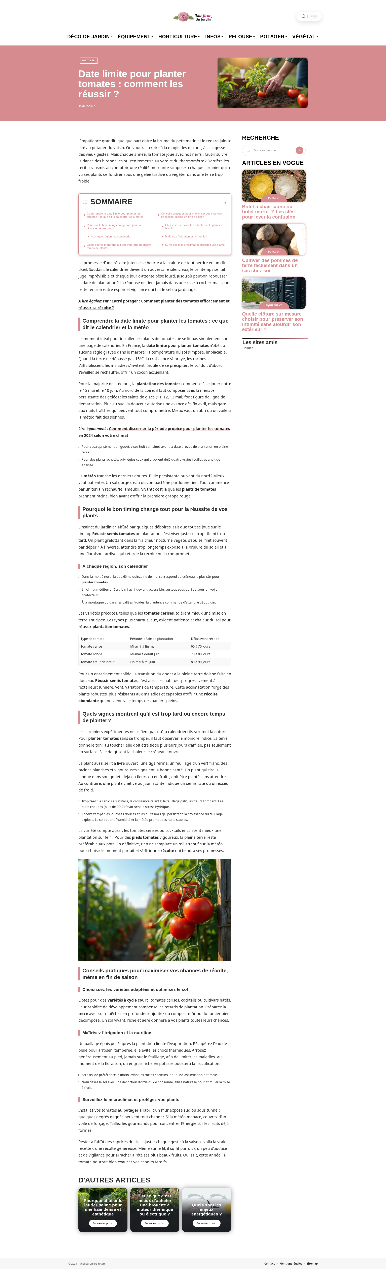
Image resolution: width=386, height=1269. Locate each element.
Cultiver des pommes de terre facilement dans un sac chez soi (270, 265)
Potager (88, 60)
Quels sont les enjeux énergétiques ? (206, 1209)
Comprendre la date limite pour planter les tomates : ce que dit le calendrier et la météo (115, 215)
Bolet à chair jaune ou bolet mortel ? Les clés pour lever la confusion (269, 212)
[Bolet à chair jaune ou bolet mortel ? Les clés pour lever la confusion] (274, 186)
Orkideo (247, 348)
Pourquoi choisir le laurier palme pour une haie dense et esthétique (103, 1207)
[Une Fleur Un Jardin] (193, 16)
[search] (303, 16)
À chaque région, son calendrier (111, 236)
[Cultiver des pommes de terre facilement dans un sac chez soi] (274, 239)
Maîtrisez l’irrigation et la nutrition (186, 236)
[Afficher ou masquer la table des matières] (179, 202)
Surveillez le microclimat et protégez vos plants (195, 244)
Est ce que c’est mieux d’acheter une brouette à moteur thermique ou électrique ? (155, 1205)
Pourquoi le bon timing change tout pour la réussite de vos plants (114, 226)
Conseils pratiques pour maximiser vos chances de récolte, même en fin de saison (191, 215)
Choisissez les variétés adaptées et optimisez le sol (194, 226)
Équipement (274, 305)
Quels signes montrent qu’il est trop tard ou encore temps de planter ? (119, 246)
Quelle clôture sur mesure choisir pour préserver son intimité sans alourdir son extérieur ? (272, 321)
